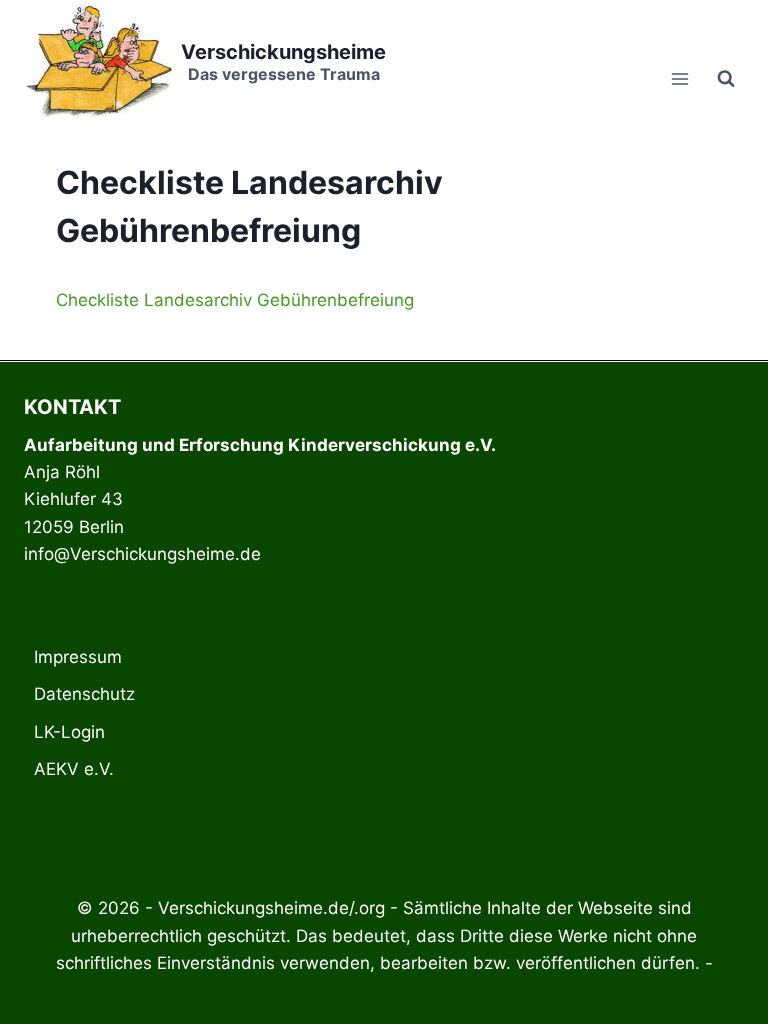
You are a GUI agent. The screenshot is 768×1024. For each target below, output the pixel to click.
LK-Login (69, 732)
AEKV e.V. (74, 769)
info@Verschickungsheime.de (142, 554)
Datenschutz (84, 694)
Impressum (78, 657)
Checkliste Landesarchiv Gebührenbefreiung (235, 300)
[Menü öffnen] (679, 78)
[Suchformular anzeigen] (726, 79)
